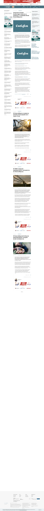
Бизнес (20, 495)
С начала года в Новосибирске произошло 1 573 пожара (7, 82)
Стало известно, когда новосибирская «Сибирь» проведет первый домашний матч (8, 61)
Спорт (32, 496)
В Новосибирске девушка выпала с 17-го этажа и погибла (8, 41)
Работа (32, 495)
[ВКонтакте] (17, 118)
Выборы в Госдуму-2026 (10, 4)
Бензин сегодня (16, 4)
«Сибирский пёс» (24, 69)
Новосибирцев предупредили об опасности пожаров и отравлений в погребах (8, 106)
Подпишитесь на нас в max (28, 96)
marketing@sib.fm (15, 501)
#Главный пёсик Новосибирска (24, 94)
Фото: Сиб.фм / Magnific (15, 187)
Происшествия (15, 494)
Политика (26, 495)
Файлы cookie (23, 508)
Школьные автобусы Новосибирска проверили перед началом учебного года (7, 38)
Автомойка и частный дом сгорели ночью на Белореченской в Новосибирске (8, 97)
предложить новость (7, 11)
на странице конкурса (19, 61)
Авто (19, 494)
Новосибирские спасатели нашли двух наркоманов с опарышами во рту (8, 14)
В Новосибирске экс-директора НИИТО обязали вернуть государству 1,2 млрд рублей (7, 58)
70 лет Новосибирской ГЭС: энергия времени (34, 4)
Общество (14, 495)
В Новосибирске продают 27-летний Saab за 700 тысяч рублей (8, 68)
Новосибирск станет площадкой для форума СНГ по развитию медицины (7, 54)
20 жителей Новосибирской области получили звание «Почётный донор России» (7, 44)
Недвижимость (33, 494)
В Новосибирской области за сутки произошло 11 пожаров (7, 109)
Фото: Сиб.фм (14, 254)
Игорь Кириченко (19, 154)
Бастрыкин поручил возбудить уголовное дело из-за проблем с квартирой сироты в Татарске (7, 72)
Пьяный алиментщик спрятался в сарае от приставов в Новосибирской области (8, 93)
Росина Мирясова (20, 99)
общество (20, 10)
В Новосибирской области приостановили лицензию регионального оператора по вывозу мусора (7, 65)
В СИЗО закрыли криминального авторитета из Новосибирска (7, 31)
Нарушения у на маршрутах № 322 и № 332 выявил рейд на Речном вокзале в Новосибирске (7, 103)
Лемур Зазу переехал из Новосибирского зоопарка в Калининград (7, 51)
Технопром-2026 (6, 4)
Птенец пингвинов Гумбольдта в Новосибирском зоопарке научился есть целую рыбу (7, 90)
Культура (14, 496)
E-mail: (21, 499)
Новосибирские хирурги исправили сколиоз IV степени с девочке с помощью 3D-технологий (7, 79)
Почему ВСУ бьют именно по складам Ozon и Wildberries (7, 99)
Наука (20, 496)
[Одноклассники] (18, 118)
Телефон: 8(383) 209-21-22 (16, 499)
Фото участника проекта (15, 32)
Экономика (26, 496)
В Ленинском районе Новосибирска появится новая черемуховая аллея (7, 75)
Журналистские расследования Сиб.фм (23, 4)
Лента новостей (6, 10)
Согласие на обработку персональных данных (25, 507)
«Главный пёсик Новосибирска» (23, 40)
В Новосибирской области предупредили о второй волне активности (7, 35)
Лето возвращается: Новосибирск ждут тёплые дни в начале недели (8, 47)
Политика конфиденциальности (25, 506)
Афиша (26, 494)
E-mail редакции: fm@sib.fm (33, 504)
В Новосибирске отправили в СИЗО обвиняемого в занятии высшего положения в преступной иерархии (8, 86)
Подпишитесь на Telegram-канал (22, 33)
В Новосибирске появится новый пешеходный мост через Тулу (7, 28)
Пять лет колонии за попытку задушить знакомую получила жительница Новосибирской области (7, 113)
